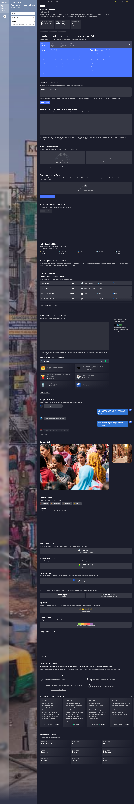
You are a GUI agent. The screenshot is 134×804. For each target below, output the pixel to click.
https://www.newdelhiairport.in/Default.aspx (53, 246)
